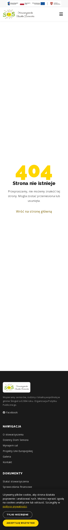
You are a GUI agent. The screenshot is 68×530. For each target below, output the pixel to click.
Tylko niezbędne (18, 514)
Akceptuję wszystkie (21, 523)
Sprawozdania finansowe (17, 486)
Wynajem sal (10, 445)
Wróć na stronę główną (34, 211)
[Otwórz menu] (61, 14)
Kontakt (7, 462)
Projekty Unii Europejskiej (18, 451)
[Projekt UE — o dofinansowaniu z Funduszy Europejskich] (34, 3)
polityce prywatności (15, 506)
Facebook (11, 412)
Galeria (7, 456)
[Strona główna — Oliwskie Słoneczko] (18, 14)
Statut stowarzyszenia (16, 481)
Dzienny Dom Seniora (16, 440)
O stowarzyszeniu (13, 434)
